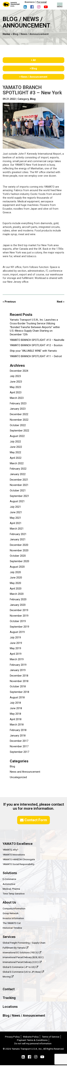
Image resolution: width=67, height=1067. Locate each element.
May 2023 (15, 387)
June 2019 (16, 643)
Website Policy (31, 1036)
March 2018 (17, 724)
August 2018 (17, 697)
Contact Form (35, 820)
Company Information (14, 908)
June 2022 (16, 446)
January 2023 (18, 408)
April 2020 (15, 588)
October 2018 (18, 686)
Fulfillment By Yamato (14, 947)
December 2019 (19, 610)
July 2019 (15, 637)
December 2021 (19, 479)
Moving (7, 976)
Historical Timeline (12, 927)
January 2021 (18, 539)
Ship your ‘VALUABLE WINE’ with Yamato (33, 350)
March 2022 (17, 463)
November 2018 (19, 681)
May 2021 (15, 517)
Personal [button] (42, 2)
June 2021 (16, 512)
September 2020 (19, 561)
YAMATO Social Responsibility (18, 864)
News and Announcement (25, 771)
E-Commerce (9, 879)
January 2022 (18, 474)
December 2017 (19, 740)
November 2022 (19, 419)
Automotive (9, 884)
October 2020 (18, 555)
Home (6, 34)
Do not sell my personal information (32, 1043)
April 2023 (15, 392)
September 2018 (19, 692)
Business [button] (30, 2)
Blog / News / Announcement (24, 1015)
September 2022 (19, 430)
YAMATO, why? (10, 849)
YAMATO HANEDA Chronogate (19, 859)
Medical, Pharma (11, 888)
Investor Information (13, 918)
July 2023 (15, 376)
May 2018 (15, 713)
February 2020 (18, 599)
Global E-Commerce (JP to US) (19, 967)
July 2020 (15, 572)
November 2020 (19, 550)
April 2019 (15, 653)
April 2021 (15, 523)
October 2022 (18, 425)
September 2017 (19, 751)
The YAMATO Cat (12, 923)
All (34, 60)
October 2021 (18, 490)
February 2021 (18, 534)
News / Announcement (34, 76)
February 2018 (18, 730)
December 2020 (19, 545)
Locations (10, 1006)
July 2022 (15, 441)
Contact (9, 989)
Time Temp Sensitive (13, 893)
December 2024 (19, 370)
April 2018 (15, 719)
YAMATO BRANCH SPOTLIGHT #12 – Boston (36, 345)
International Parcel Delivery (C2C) (21, 962)
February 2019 (18, 664)
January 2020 (18, 604)
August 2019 (17, 632)
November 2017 (19, 746)
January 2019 (18, 670)
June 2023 (16, 381)
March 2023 (17, 398)
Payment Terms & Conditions (32, 1040)
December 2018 (19, 675)
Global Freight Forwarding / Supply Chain (24, 942)
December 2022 (19, 414)
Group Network (11, 913)
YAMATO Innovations (14, 854)
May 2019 (15, 648)
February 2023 (18, 403)
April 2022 (15, 457)
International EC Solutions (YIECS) (21, 952)
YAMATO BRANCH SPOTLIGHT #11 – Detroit (36, 356)
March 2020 (17, 593)
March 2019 (17, 659)
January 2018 (18, 735)
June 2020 (16, 577)
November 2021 (19, 485)
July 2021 (15, 506)
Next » (60, 301)
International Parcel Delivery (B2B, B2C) (23, 957)
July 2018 (15, 702)
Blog (34, 68)
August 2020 (17, 566)
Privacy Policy (12, 1036)
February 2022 (18, 468)
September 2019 (19, 626)
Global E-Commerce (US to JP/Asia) (22, 971)
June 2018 (16, 708)
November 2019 (19, 615)
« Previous (9, 301)
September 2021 (19, 496)
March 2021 (17, 528)
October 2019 (18, 621)
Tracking (9, 998)
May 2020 (15, 583)
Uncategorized (18, 777)
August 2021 (17, 501)
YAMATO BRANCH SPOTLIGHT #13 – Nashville (37, 340)
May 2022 (15, 452)
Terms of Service (50, 1036)
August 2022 (17, 436)
